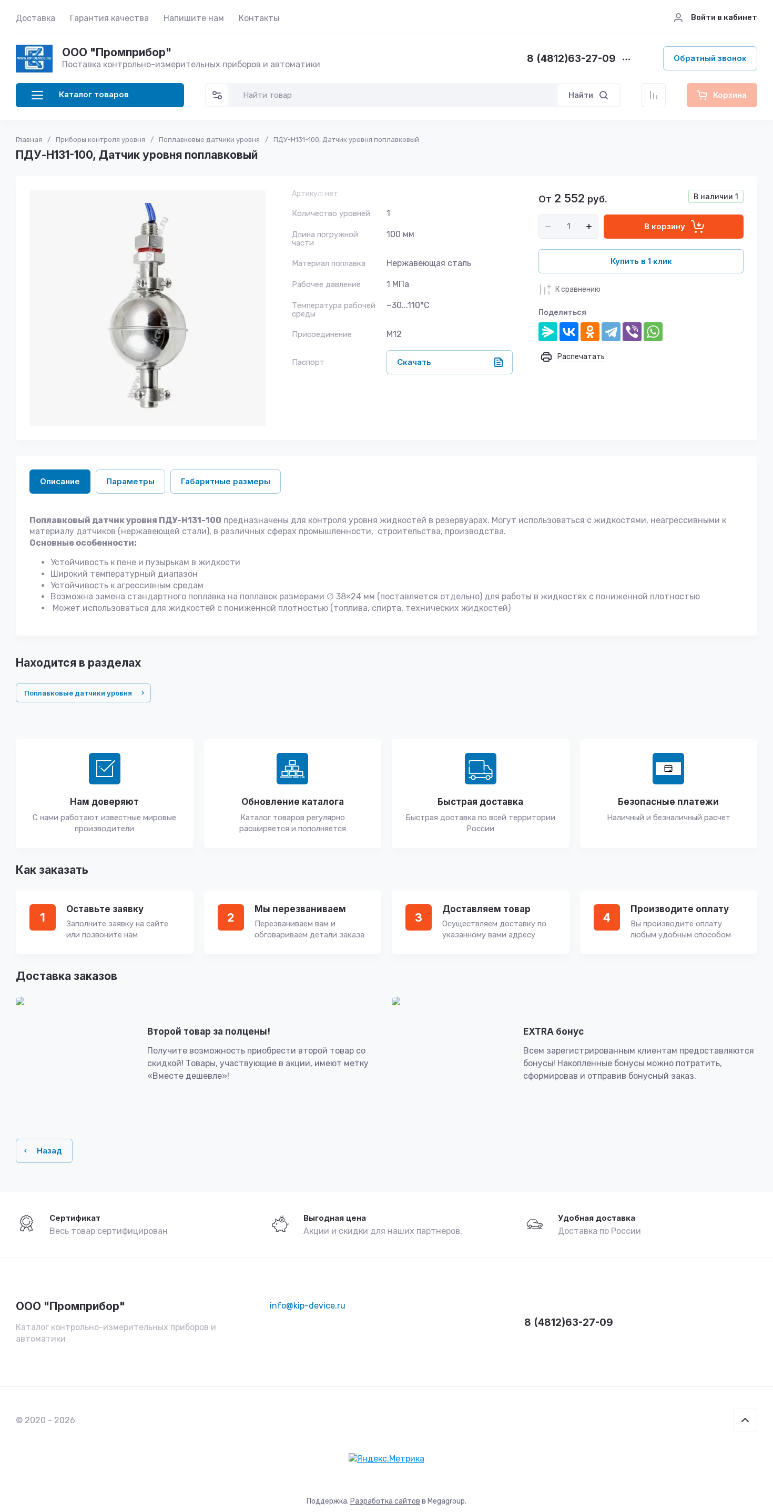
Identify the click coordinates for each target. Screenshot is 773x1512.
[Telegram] (611, 331)
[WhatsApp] (653, 331)
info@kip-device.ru (307, 1306)
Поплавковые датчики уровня (209, 140)
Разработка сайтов (385, 1501)
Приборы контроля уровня (100, 140)
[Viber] (632, 331)
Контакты (259, 18)
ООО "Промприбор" (116, 52)
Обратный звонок (710, 58)
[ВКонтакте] (569, 331)
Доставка (35, 18)
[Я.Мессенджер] (547, 331)
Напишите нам (194, 18)
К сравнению (578, 289)
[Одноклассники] (590, 331)
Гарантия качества (109, 18)
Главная (29, 140)
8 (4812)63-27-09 (571, 59)
